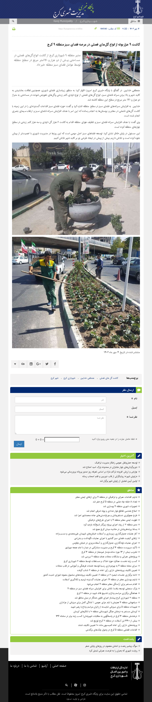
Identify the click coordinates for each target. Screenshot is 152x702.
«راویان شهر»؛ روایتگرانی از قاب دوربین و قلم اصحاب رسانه (109, 476)
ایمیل (134, 408)
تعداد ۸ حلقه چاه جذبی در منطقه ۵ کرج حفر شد (115, 502)
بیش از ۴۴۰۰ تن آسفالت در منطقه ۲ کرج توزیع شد (113, 621)
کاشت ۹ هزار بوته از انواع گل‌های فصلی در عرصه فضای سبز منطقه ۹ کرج (93, 44)
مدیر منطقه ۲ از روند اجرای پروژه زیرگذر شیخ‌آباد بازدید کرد (110, 525)
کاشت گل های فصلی (109, 378)
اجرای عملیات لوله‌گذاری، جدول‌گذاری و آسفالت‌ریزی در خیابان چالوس (104, 543)
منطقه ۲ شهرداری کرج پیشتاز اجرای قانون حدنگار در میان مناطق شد (106, 598)
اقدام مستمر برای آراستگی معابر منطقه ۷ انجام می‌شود (112, 584)
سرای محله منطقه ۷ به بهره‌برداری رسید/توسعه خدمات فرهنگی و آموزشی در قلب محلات (96, 566)
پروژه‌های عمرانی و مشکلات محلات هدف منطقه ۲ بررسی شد (109, 557)
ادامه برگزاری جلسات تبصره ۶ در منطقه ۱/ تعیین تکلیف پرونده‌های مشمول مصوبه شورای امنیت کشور (90, 575)
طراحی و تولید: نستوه (76, 699)
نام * (134, 399)
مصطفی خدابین (87, 378)
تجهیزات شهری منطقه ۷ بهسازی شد (120, 506)
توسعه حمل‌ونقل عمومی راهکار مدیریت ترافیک (116, 463)
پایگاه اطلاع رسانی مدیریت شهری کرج (78, 9)
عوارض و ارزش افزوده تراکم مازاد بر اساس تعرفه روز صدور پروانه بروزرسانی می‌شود (98, 472)
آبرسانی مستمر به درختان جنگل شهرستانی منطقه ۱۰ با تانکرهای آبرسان (105, 611)
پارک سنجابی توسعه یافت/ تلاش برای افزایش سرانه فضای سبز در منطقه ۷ (102, 589)
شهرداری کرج (69, 378)
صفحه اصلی (59, 666)
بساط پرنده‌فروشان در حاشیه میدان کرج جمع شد (114, 529)
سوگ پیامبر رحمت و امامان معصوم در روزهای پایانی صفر (111, 646)
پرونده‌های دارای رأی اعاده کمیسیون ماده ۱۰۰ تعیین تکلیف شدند (107, 625)
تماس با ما (30, 666)
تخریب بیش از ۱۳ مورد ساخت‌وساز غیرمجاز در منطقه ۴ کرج (109, 552)
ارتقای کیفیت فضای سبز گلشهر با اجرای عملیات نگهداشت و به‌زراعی (105, 538)
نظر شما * (132, 417)
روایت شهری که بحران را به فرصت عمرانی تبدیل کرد (113, 651)
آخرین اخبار (127, 455)
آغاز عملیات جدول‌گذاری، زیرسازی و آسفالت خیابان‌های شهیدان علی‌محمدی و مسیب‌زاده (96, 534)
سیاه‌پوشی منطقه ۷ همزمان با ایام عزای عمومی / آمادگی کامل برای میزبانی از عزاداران (98, 602)
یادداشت (128, 639)
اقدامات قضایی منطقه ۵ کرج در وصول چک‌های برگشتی (111, 630)
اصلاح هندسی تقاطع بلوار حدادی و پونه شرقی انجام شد (112, 511)
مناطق (133, 21)
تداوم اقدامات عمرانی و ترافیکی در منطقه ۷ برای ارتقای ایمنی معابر (106, 497)
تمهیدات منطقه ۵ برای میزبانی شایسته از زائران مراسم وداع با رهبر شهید (104, 607)
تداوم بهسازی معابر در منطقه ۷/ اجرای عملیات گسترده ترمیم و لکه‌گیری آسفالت (100, 579)
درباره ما (14, 666)
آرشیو (44, 666)
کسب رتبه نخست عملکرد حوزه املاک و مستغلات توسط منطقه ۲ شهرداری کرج (100, 561)
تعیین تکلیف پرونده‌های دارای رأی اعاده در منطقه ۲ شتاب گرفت (107, 570)
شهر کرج (54, 378)
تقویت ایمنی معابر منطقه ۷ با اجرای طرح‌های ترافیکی (112, 520)
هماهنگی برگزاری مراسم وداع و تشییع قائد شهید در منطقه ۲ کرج (107, 593)
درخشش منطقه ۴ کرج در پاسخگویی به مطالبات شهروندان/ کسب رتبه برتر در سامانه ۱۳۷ (96, 616)
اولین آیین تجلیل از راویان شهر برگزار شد (118, 481)
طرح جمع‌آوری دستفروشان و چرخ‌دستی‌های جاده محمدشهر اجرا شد (105, 515)
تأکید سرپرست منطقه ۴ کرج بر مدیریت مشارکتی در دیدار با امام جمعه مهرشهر (101, 548)
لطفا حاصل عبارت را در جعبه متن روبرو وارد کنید (114, 439)
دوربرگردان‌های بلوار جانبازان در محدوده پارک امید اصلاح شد (110, 467)
